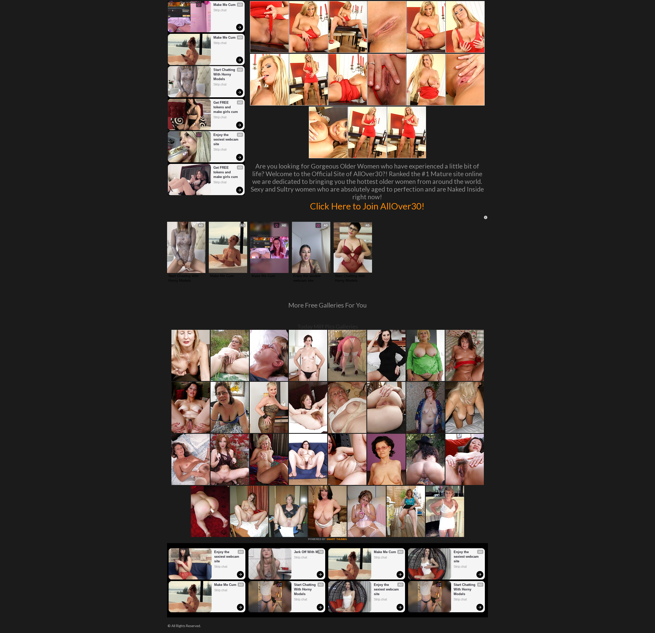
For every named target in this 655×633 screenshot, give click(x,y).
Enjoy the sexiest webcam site (226, 139)
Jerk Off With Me (307, 552)
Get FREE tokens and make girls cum (225, 107)
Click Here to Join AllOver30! (367, 206)
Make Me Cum (224, 5)
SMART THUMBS (336, 539)
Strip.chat (219, 10)
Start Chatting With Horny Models (224, 74)
